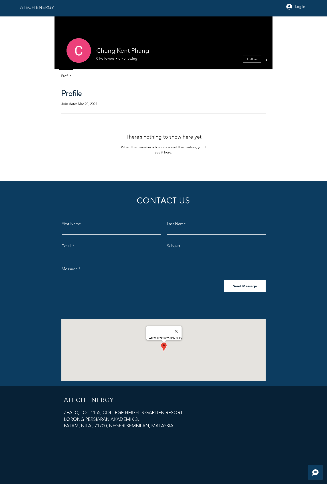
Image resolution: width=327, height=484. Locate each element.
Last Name (176, 224)
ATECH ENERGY (37, 7)
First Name (71, 224)
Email (66, 246)
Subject (173, 246)
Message (70, 269)
